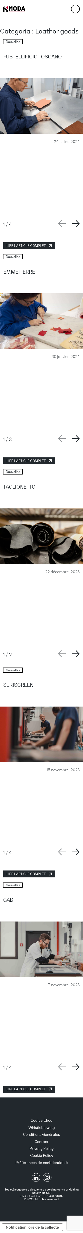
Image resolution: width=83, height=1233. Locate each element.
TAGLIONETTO (19, 487)
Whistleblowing (41, 1127)
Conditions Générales (41, 1134)
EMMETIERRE (19, 272)
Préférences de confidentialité (41, 1162)
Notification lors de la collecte (32, 1227)
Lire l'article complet (26, 246)
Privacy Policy (41, 1148)
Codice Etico (41, 1120)
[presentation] (62, 224)
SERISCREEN (18, 685)
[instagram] (47, 1181)
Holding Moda (14, 9)
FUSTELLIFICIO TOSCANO (32, 57)
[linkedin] (36, 1181)
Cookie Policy (41, 1155)
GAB (8, 900)
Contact (41, 1141)
